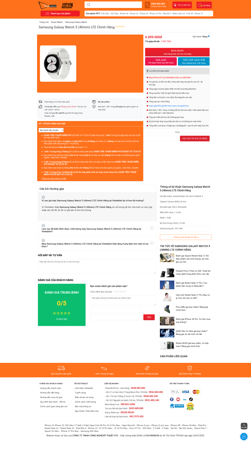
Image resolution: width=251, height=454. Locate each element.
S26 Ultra (105, 13)
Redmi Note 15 (178, 13)
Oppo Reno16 (128, 425)
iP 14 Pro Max (120, 428)
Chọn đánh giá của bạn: (101, 291)
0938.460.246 (151, 396)
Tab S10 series (185, 428)
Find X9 (189, 13)
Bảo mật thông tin (83, 406)
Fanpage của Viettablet (172, 399)
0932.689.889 (136, 408)
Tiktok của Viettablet (192, 399)
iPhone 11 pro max (160, 425)
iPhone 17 (198, 13)
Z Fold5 (156, 428)
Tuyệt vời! (125, 291)
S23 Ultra (147, 428)
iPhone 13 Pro (155, 13)
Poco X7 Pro (135, 428)
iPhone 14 (144, 13)
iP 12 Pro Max (113, 425)
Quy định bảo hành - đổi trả (52, 402)
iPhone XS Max (189, 425)
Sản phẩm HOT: (93, 13)
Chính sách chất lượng (85, 402)
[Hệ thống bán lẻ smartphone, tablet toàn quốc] (48, 5)
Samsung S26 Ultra (89, 431)
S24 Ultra (69, 425)
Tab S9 (173, 428)
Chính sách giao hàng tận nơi (53, 406)
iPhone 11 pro (143, 425)
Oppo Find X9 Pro (98, 425)
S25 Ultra (114, 13)
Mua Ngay (177, 52)
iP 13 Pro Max (105, 428)
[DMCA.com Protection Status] (189, 406)
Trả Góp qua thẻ (194, 61)
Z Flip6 (85, 425)
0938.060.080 (158, 4)
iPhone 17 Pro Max (70, 431)
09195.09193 (127, 412)
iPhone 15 (134, 13)
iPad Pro (202, 425)
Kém (116, 291)
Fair (118, 291)
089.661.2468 (128, 404)
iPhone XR (175, 425)
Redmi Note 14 (51, 428)
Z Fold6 (77, 425)
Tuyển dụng (80, 392)
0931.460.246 (152, 400)
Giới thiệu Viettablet (84, 388)
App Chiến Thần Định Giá (86, 411)
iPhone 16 (124, 13)
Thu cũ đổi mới (184, 5)
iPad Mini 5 (81, 428)
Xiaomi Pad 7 (200, 428)
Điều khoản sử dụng (84, 397)
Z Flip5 (165, 428)
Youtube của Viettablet (179, 399)
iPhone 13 (92, 428)
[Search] (88, 5)
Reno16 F (167, 13)
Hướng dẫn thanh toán (50, 388)
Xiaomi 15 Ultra (52, 431)
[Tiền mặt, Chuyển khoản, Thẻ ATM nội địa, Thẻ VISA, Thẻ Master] (185, 391)
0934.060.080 (156, 392)
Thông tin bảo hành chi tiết (54, 178)
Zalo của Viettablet (185, 399)
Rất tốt (123, 291)
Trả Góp (160, 61)
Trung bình (120, 291)
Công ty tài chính (68, 106)
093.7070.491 (136, 416)
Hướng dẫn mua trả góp (51, 397)
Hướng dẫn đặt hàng (49, 392)
